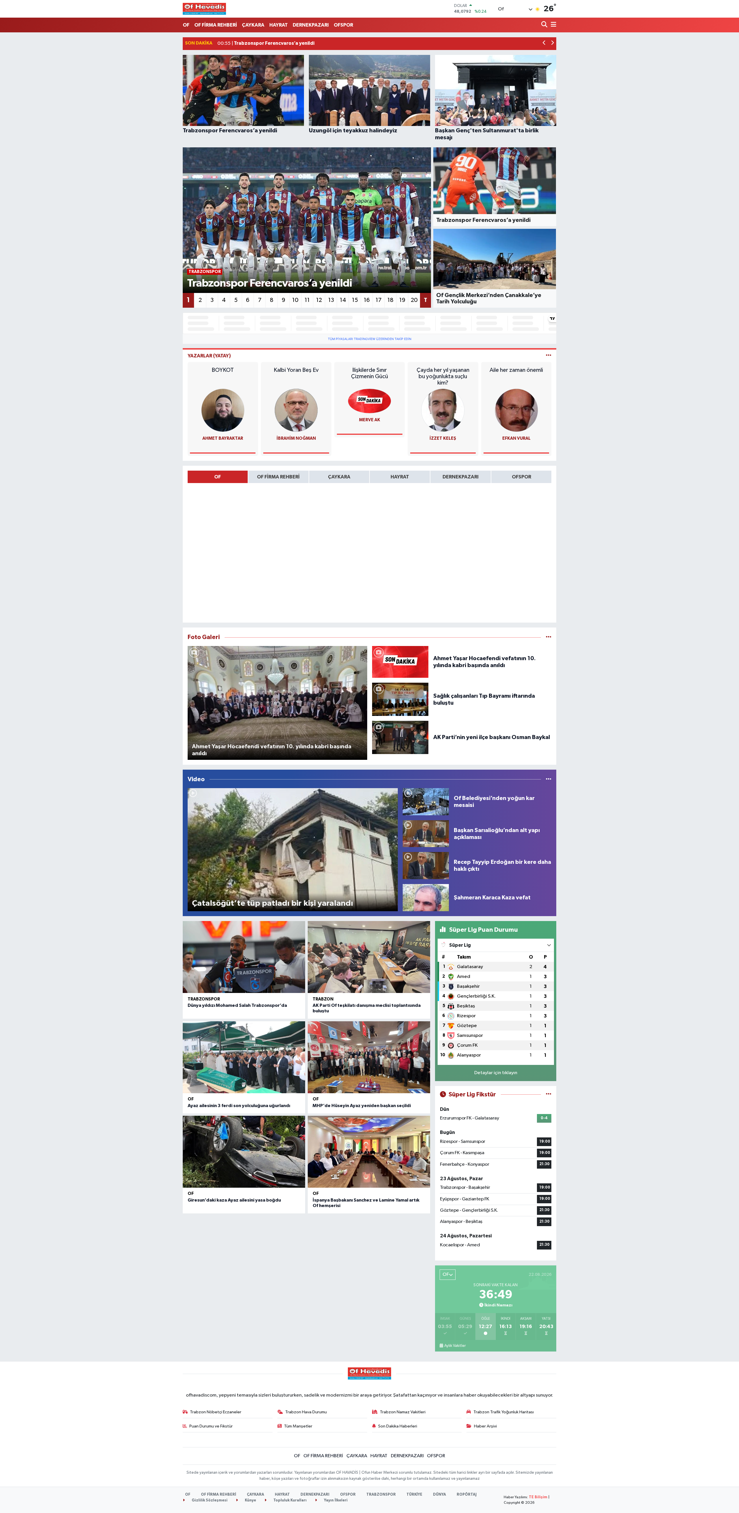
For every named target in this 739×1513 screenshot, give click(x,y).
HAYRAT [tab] (400, 476)
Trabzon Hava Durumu (306, 1412)
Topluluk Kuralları (290, 1500)
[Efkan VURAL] (516, 410)
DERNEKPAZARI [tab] (461, 476)
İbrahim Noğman (296, 438)
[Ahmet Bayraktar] (223, 410)
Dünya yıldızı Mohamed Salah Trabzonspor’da (237, 1005)
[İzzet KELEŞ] (442, 410)
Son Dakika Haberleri (397, 1426)
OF (186, 25)
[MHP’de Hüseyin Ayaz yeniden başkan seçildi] (369, 1057)
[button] (544, 43)
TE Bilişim (538, 1497)
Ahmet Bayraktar (222, 438)
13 (331, 300)
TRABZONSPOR (204, 999)
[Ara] (544, 25)
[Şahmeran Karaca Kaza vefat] (426, 897)
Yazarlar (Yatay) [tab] (209, 355)
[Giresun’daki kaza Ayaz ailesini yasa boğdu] (244, 1152)
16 (367, 300)
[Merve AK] (369, 400)
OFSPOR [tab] (521, 476)
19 (402, 300)
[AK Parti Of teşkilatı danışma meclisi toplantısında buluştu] (369, 957)
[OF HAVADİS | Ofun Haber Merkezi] (204, 8)
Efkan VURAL (516, 438)
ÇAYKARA (253, 25)
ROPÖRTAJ (467, 1495)
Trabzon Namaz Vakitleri (403, 1412)
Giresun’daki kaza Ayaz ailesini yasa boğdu (234, 1200)
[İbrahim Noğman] (296, 410)
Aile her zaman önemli (516, 370)
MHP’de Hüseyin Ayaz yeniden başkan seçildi (362, 1105)
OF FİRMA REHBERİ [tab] (278, 476)
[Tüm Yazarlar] (548, 355)
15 (355, 300)
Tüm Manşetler (298, 1426)
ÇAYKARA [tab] (339, 476)
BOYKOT (223, 370)
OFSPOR (343, 25)
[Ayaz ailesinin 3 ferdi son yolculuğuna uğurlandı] (244, 1057)
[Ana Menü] (552, 25)
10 (295, 300)
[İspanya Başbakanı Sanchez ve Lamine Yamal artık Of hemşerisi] (369, 1152)
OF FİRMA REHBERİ (215, 25)
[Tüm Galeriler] (548, 637)
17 (379, 300)
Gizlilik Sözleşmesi (209, 1500)
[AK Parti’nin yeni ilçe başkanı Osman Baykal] (400, 737)
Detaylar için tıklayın (495, 1072)
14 (343, 300)
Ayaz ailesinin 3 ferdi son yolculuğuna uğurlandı (239, 1105)
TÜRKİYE (414, 1495)
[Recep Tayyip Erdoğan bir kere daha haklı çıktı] (426, 865)
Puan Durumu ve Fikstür (211, 1426)
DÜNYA (439, 1495)
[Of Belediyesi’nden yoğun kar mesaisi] (426, 801)
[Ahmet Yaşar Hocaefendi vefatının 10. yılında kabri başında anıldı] (400, 661)
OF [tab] (217, 476)
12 (319, 300)
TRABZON (323, 999)
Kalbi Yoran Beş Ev (296, 370)
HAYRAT (278, 25)
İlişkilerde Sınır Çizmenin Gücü (369, 373)
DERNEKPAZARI (311, 25)
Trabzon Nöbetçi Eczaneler (215, 1412)
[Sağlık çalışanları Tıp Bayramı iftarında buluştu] (400, 699)
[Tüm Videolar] (548, 779)
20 (414, 300)
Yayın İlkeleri (335, 1500)
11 (307, 300)
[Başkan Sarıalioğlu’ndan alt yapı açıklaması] (426, 833)
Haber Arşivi (485, 1426)
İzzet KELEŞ (443, 438)
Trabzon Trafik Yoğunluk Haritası (503, 1412)
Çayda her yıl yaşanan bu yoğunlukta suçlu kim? (443, 376)
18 (390, 300)
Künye (250, 1500)
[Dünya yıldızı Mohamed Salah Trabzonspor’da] (244, 957)
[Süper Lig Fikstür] (548, 1094)
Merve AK (369, 420)
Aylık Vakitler (455, 1346)
